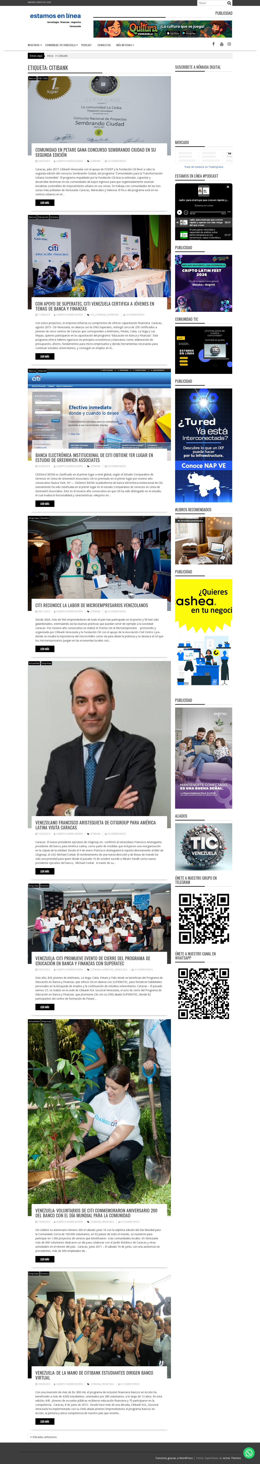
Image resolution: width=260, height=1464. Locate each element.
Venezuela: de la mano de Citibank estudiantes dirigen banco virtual (94, 1375)
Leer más (44, 203)
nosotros (34, 45)
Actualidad (34, 663)
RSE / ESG (43, 78)
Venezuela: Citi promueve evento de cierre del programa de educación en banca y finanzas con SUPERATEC (92, 960)
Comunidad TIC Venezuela (60, 45)
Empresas (34, 518)
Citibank (95, 161)
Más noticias (124, 45)
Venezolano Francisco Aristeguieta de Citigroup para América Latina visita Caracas (95, 825)
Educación (43, 217)
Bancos (32, 78)
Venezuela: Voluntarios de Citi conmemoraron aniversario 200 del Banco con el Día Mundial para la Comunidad (96, 1213)
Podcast (86, 45)
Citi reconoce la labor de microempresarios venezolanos (91, 605)
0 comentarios (117, 161)
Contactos (104, 45)
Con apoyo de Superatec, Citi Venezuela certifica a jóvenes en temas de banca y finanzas (94, 306)
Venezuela (121, 969)
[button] (249, 1453)
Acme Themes (232, 1458)
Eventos (54, 217)
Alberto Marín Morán (69, 161)
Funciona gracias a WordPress (174, 1458)
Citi (92, 314)
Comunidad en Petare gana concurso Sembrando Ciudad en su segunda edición (95, 152)
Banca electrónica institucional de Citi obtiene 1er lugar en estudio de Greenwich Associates (94, 457)
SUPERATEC (113, 314)
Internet (42, 370)
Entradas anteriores (45, 1437)
